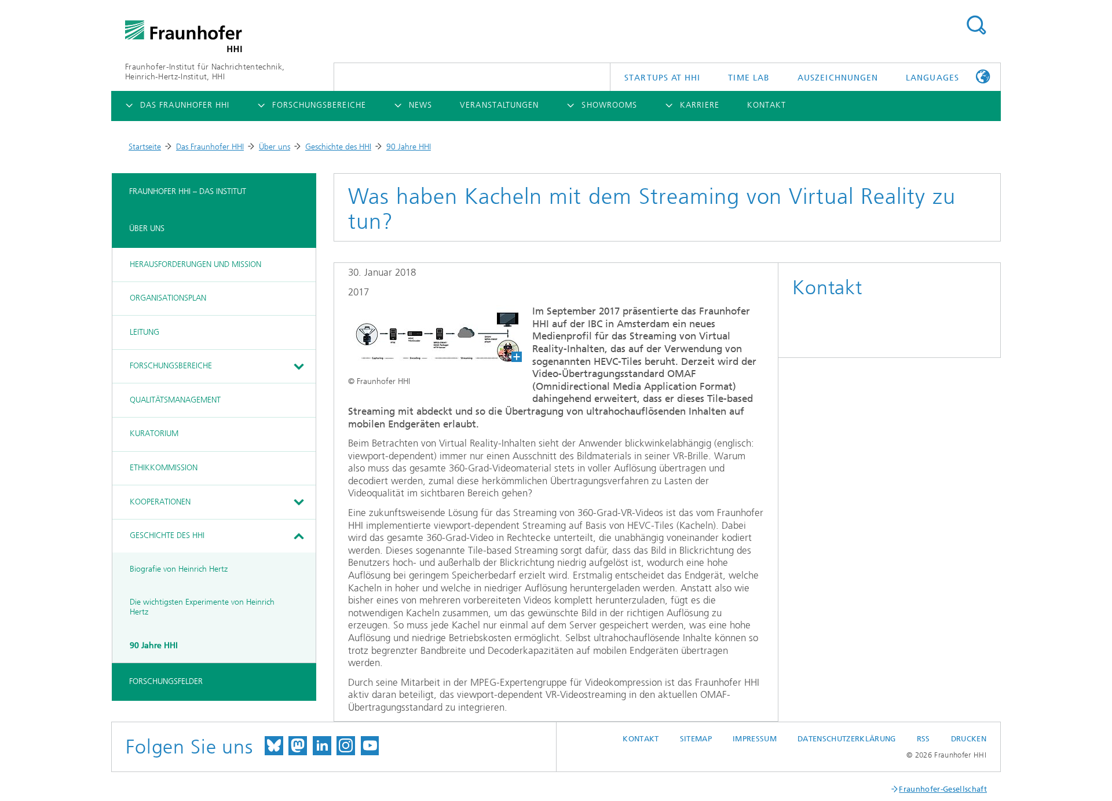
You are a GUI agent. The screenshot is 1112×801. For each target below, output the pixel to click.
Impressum (755, 738)
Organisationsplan (168, 298)
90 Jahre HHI (408, 147)
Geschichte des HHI (338, 147)
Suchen (976, 25)
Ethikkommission (163, 468)
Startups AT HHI (662, 78)
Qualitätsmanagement (175, 400)
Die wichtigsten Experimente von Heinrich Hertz (202, 607)
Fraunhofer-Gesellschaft (943, 789)
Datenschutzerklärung (847, 738)
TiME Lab (749, 78)
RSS (923, 738)
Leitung (144, 332)
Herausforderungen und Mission (195, 264)
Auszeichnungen (838, 78)
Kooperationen (160, 502)
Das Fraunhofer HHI (210, 147)
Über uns (274, 147)
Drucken (968, 738)
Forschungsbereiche (171, 366)
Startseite (145, 147)
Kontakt (641, 738)
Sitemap (696, 738)
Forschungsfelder (166, 681)
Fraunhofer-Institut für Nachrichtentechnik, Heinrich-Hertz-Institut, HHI (204, 72)
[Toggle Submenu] (298, 366)
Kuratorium (154, 433)
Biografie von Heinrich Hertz (179, 569)
